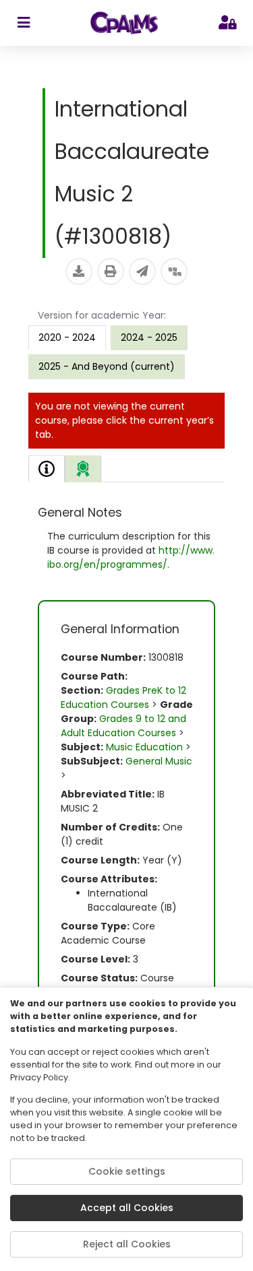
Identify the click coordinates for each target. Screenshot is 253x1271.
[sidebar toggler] (23, 23)
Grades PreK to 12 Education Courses (123, 697)
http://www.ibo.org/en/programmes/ (131, 557)
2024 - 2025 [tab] (149, 337)
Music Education (144, 747)
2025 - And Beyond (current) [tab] (106, 366)
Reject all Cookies (127, 1244)
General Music (158, 761)
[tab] (46, 468)
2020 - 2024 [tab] (67, 337)
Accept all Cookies (126, 1207)
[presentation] (149, 337)
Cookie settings (126, 1171)
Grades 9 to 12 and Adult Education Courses (123, 726)
